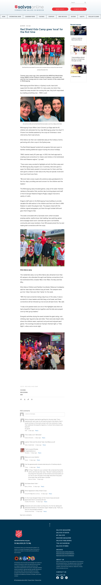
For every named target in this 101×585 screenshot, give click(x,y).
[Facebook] (57, 577)
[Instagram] (66, 577)
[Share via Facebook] (21, 399)
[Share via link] (28, 399)
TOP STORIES (23, 390)
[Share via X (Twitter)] (24, 399)
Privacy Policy (31, 580)
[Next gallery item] (63, 247)
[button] (93, 16)
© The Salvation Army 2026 (20, 580)
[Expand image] (42, 247)
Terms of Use (38, 580)
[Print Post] (32, 399)
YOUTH (22, 386)
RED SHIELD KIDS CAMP (31, 386)
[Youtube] (62, 577)
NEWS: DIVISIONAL (24, 392)
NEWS (21, 394)
